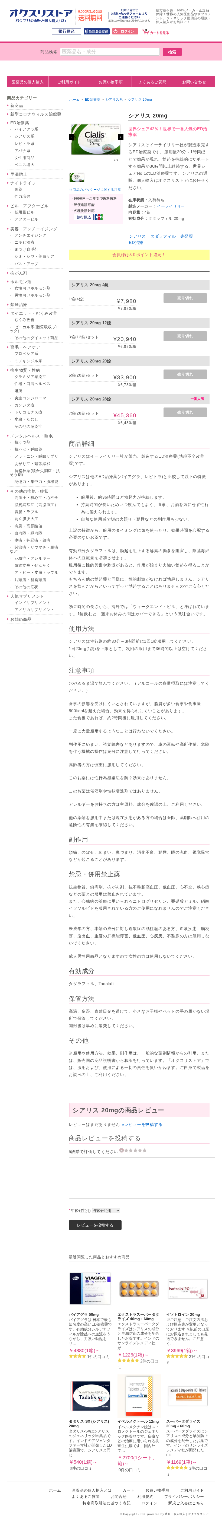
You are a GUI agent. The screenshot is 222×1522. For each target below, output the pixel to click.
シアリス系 (25, 136)
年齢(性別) (80, 1210)
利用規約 (146, 1497)
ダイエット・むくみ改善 (33, 313)
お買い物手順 (111, 82)
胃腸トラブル (27, 512)
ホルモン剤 (21, 281)
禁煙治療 (18, 304)
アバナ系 (23, 151)
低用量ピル (25, 212)
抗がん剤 (18, 273)
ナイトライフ (23, 183)
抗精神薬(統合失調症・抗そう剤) (35, 473)
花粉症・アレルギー (33, 558)
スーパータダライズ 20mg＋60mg (183, 1423)
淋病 (19, 391)
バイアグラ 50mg (84, 1315)
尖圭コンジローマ (31, 398)
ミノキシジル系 (29, 361)
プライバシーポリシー (184, 1497)
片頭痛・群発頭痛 (31, 580)
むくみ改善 (25, 320)
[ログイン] (125, 31)
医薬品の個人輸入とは (92, 1490)
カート (129, 1490)
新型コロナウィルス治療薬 (35, 114)
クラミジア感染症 (31, 377)
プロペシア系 (27, 354)
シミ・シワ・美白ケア (35, 256)
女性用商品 (25, 158)
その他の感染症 (29, 427)
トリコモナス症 (29, 412)
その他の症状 (27, 587)
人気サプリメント (27, 596)
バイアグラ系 (27, 129)
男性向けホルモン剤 (33, 295)
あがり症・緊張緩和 (33, 464)
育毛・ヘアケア (25, 347)
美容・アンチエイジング (33, 229)
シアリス (137, 236)
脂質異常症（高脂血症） (36, 505)
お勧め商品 (21, 619)
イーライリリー (171, 206)
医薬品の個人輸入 (28, 82)
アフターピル (27, 219)
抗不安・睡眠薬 (29, 449)
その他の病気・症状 (29, 491)
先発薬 (186, 236)
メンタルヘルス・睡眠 (31, 436)
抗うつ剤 (23, 442)
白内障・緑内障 (29, 533)
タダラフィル (163, 236)
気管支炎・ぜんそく (33, 565)
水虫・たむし (27, 419)
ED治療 (136, 242)
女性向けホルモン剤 (33, 288)
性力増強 (23, 197)
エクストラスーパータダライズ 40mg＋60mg (138, 1317)
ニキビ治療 (25, 242)
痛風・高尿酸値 (29, 526)
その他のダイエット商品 (36, 338)
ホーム (74, 99)
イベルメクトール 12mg (138, 1421)
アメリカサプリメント (35, 610)
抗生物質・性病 (25, 370)
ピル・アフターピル (29, 205)
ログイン (149, 1503)
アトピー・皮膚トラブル (36, 573)
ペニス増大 (25, 165)
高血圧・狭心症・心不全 (36, 498)
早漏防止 (18, 174)
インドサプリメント (33, 603)
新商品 (16, 105)
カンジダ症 (25, 405)
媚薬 (19, 189)
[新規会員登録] (97, 31)
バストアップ (27, 264)
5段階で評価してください (94, 1151)
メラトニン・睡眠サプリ (36, 456)
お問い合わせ (194, 82)
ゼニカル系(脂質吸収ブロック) (35, 329)
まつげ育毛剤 (27, 249)
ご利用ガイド (69, 82)
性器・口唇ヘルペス (33, 384)
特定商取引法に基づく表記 (106, 1503)
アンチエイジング (31, 235)
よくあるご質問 (152, 82)
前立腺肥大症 (27, 519)
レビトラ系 (25, 144)
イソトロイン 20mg (183, 1315)
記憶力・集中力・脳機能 (36, 482)
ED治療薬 (19, 122)
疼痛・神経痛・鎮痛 (33, 540)
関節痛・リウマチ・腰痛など (34, 549)
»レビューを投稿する (142, 1124)
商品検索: (49, 51)
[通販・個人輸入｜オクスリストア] (41, 21)
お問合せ (119, 1497)
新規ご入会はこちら (186, 1503)
